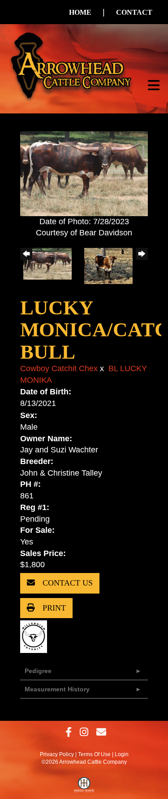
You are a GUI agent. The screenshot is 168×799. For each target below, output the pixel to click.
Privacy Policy (57, 754)
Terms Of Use (94, 754)
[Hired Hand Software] (84, 787)
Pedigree (38, 670)
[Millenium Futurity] (36, 636)
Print (53, 607)
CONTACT (134, 12)
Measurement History (57, 689)
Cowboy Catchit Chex (59, 368)
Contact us (66, 582)
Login (122, 754)
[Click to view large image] (84, 172)
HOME (80, 12)
